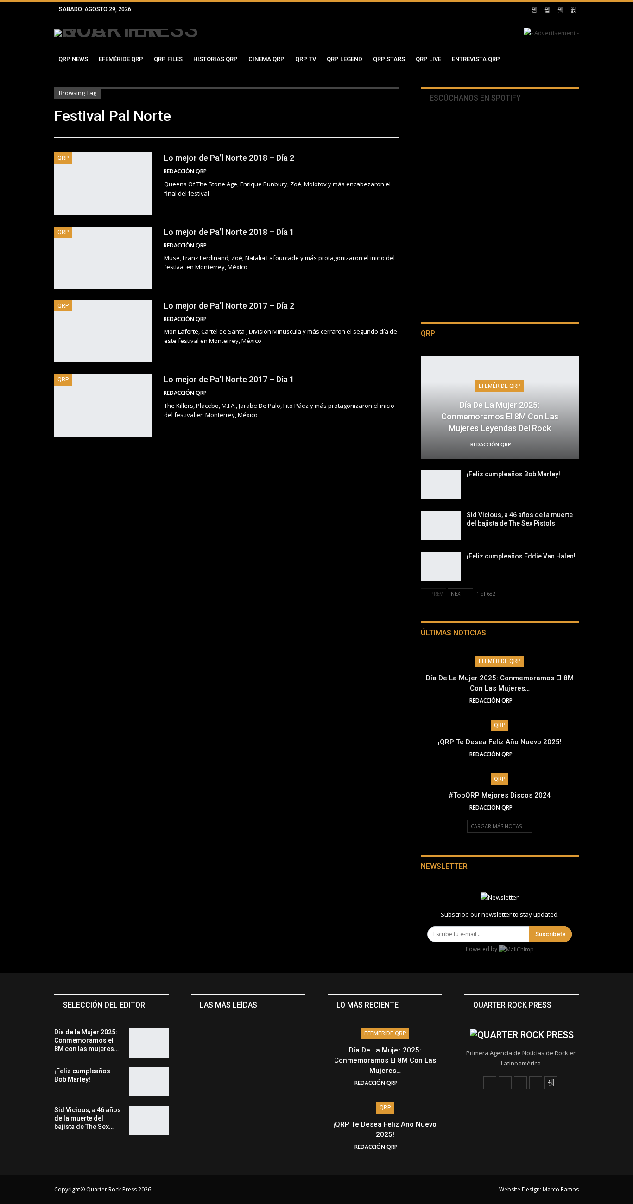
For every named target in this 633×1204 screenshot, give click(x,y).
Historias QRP (215, 59)
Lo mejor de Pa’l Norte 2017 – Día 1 (229, 379)
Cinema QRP (266, 59)
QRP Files (168, 59)
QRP (63, 158)
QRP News (73, 59)
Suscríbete (550, 934)
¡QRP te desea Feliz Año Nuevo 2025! (500, 742)
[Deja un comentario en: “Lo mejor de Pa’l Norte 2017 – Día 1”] (396, 393)
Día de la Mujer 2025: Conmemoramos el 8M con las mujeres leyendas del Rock (499, 416)
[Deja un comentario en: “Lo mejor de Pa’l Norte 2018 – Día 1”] (396, 245)
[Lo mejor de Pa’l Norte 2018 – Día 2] (103, 183)
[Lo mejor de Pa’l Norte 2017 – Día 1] (103, 405)
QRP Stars (389, 59)
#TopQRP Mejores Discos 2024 (500, 795)
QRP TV (305, 59)
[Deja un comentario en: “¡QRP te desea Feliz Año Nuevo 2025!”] (527, 754)
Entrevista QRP (476, 59)
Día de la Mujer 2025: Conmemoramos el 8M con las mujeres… (385, 1060)
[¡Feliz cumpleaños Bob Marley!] (441, 485)
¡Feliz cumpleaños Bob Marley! (513, 474)
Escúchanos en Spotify (474, 98)
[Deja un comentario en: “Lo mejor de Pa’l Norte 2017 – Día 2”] (396, 319)
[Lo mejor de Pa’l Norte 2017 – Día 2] (103, 331)
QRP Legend (344, 59)
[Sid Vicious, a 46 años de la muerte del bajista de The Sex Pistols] (441, 525)
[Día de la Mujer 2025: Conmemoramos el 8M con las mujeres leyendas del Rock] (149, 1043)
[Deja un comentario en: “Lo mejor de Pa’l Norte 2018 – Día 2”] (396, 171)
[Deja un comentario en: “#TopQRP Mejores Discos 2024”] (527, 807)
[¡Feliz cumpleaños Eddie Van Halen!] (441, 567)
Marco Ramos (561, 1189)
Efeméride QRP (121, 59)
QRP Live (428, 59)
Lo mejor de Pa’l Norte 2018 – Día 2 (229, 158)
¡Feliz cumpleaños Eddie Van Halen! (521, 556)
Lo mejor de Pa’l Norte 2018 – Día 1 (229, 232)
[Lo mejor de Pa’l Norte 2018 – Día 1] (103, 258)
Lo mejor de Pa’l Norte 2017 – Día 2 (229, 306)
